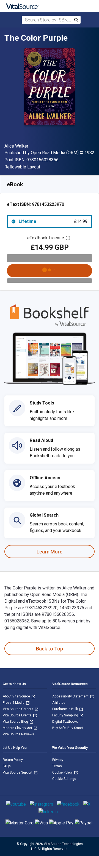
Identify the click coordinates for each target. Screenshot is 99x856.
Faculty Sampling (65, 715)
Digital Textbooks (65, 722)
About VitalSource (17, 696)
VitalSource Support (18, 772)
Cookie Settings (64, 779)
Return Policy (13, 760)
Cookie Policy (62, 772)
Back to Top (49, 649)
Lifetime (53, 221)
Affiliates (58, 703)
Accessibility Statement (70, 696)
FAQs (7, 766)
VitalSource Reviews (18, 734)
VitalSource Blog (16, 722)
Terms (57, 766)
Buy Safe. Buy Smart (67, 728)
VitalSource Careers (18, 709)
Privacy (57, 760)
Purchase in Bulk (65, 709)
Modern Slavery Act (18, 728)
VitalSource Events (17, 715)
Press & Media (14, 703)
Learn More (49, 552)
